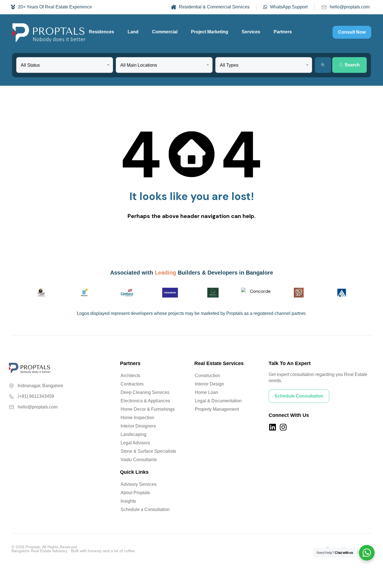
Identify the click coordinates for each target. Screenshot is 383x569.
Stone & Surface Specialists (148, 451)
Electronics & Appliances (145, 400)
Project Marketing (209, 31)
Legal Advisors (135, 442)
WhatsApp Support (289, 6)
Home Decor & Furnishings (148, 409)
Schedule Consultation (298, 396)
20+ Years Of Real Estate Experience (55, 6)
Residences (101, 31)
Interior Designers (138, 426)
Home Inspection (137, 417)
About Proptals (135, 492)
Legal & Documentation (218, 400)
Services (251, 31)
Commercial (164, 31)
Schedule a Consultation (145, 509)
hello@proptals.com (350, 6)
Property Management (217, 409)
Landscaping (133, 434)
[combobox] (64, 65)
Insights (128, 501)
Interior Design (209, 384)
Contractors (132, 384)
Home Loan (206, 392)
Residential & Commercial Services (214, 6)
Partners (283, 31)
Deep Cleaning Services (145, 392)
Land (133, 31)
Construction (207, 375)
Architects (130, 375)
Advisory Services (138, 484)
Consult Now (352, 32)
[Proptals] (49, 32)
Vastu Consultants (139, 459)
